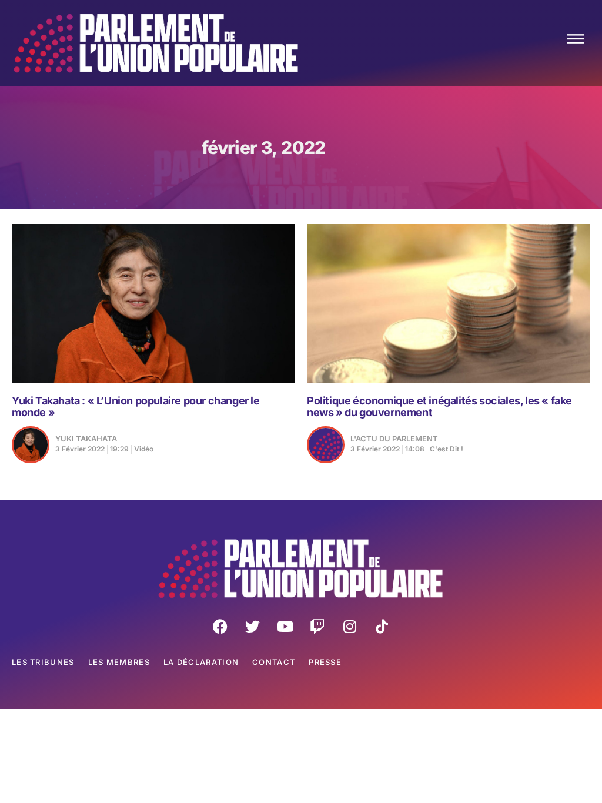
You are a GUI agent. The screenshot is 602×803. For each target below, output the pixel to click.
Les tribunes (43, 662)
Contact (273, 662)
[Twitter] (252, 626)
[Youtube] (285, 626)
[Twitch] (317, 626)
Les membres (119, 662)
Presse (325, 662)
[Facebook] (220, 626)
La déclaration (201, 662)
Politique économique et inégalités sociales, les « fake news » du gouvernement (439, 406)
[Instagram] (349, 626)
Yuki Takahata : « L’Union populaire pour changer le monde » (136, 406)
